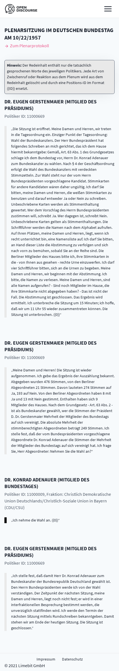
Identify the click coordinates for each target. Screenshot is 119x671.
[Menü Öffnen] (108, 8)
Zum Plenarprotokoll (29, 45)
